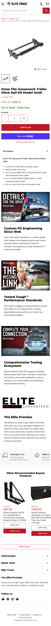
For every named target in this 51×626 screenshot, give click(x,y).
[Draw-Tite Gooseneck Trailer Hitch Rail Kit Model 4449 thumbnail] (5, 78)
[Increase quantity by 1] (24, 118)
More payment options (25, 142)
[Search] (46, 11)
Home (4, 19)
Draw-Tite (13, 19)
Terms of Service (25, 617)
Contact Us (37, 615)
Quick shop (14, 525)
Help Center (11, 615)
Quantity (4, 112)
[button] (25, 151)
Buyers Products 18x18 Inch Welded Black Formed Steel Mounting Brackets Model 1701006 (14, 516)
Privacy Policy (24, 615)
